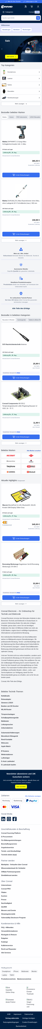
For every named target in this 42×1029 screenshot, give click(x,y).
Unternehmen (6, 885)
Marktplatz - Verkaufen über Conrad (14, 864)
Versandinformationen (9, 931)
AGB (8, 1014)
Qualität (4, 907)
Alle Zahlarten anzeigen (33, 796)
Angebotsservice (7, 847)
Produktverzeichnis (8, 979)
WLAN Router (6, 709)
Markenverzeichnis (24, 979)
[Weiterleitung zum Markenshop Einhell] (31, 472)
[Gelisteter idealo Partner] (10, 1003)
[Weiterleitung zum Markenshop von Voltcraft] (11, 455)
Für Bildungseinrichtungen (11, 840)
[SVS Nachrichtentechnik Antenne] (21, 352)
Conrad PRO (6, 889)
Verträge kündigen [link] (28, 1018)
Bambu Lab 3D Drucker (10, 706)
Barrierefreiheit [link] (21, 1026)
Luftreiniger (5, 758)
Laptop (4, 975)
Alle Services (6, 953)
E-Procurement (6, 837)
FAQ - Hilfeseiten (7, 927)
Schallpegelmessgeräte (10, 718)
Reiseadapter (6, 699)
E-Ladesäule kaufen (8, 765)
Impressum (17, 1014)
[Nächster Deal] (40, 49)
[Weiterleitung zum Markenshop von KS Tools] (31, 466)
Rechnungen (27, 29)
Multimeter (5, 721)
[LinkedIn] (3, 819)
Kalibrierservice (7, 945)
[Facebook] (15, 819)
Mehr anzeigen (19, 103)
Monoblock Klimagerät (9, 736)
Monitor (34, 971)
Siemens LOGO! (7, 703)
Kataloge (4, 942)
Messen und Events (8, 910)
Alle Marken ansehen (34, 450)
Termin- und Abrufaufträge (11, 851)
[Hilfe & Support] (25, 6)
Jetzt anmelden (21, 787)
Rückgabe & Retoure (9, 935)
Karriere (4, 896)
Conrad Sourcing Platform (11, 833)
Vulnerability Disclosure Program (13, 917)
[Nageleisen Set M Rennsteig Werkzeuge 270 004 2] (21, 572)
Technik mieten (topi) (9, 855)
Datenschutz (29, 1014)
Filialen (3, 892)
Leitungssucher (7, 724)
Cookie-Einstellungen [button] (29, 1022)
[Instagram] (9, 819)
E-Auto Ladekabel (7, 761)
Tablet (12, 975)
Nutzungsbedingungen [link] (11, 1022)
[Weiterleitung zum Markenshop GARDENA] (11, 472)
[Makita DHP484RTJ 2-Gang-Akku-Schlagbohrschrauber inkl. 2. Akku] (21, 149)
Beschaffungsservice (9, 844)
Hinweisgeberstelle (8, 914)
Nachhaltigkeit (6, 903)
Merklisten (16, 29)
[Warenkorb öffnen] (32, 6)
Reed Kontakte (6, 739)
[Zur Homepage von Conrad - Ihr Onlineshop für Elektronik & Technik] (7, 6)
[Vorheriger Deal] (2, 49)
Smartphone (6, 971)
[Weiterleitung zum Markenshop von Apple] (11, 461)
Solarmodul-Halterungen (10, 733)
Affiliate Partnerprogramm (10, 872)
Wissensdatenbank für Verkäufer (13, 868)
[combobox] (18, 18)
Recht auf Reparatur (8, 949)
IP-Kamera (5, 751)
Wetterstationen (7, 754)
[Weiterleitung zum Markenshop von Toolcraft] (31, 461)
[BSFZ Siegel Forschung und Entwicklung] (31, 1003)
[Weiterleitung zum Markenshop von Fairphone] (11, 466)
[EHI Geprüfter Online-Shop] (10, 991)
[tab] (19, 60)
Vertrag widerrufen (12, 1018)
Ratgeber (4, 938)
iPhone (15, 971)
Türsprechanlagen (8, 714)
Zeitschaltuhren (7, 728)
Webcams (4, 743)
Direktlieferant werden (9, 875)
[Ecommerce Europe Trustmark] (31, 991)
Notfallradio (5, 696)
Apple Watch (6, 746)
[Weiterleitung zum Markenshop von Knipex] (31, 455)
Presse (3, 899)
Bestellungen (6, 29)
